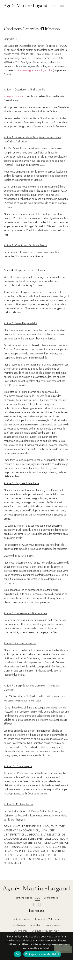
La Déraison (19, 925)
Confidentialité (51, 898)
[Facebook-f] (34, 905)
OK (17, 954)
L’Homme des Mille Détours (47, 919)
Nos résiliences (52, 925)
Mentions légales (23, 898)
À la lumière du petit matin (45, 931)
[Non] (62, 947)
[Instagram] (39, 905)
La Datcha (35, 925)
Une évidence (20, 931)
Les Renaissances (20, 919)
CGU (37, 898)
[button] (69, 6)
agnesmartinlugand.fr (15, 96)
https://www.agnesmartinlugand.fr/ (33, 70)
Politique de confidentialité (42, 954)
